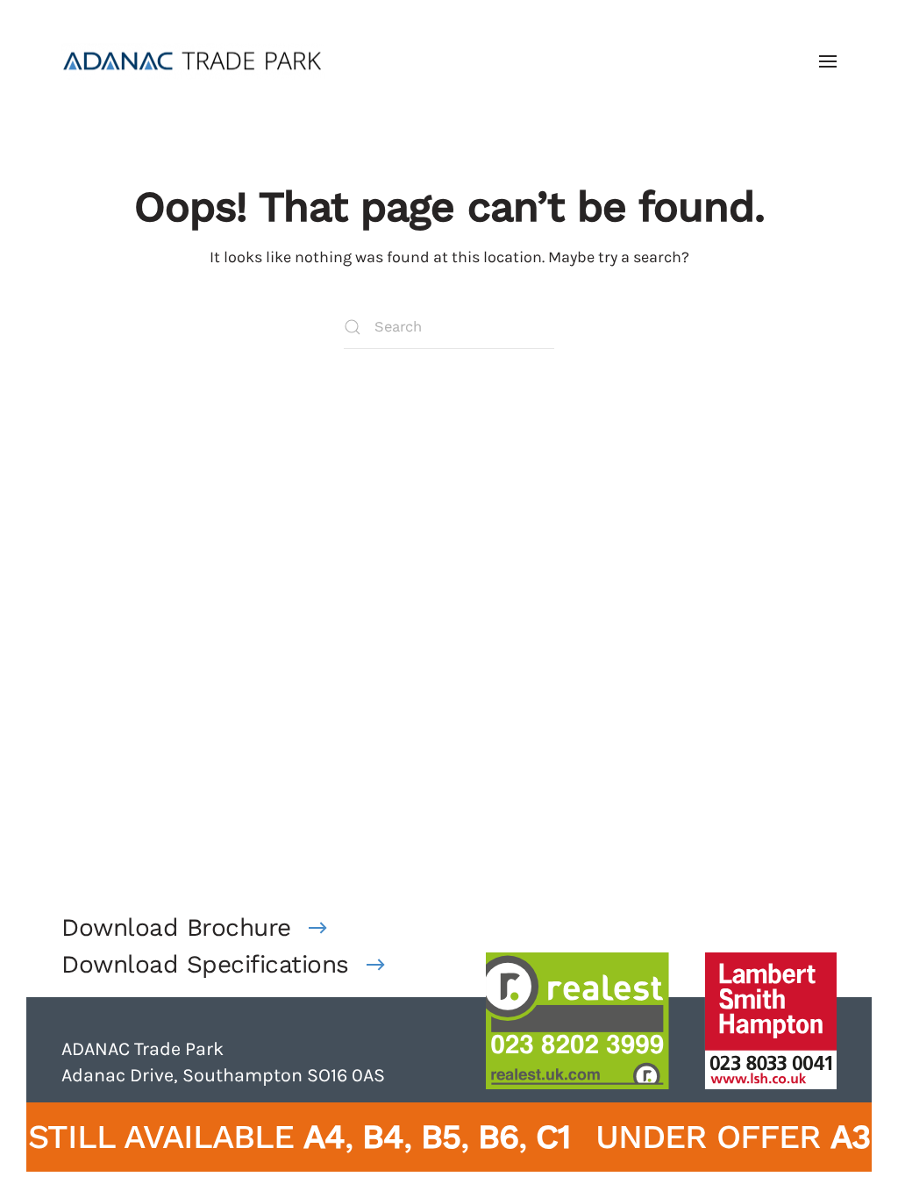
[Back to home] (192, 61)
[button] (828, 61)
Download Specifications (205, 964)
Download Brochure (176, 927)
